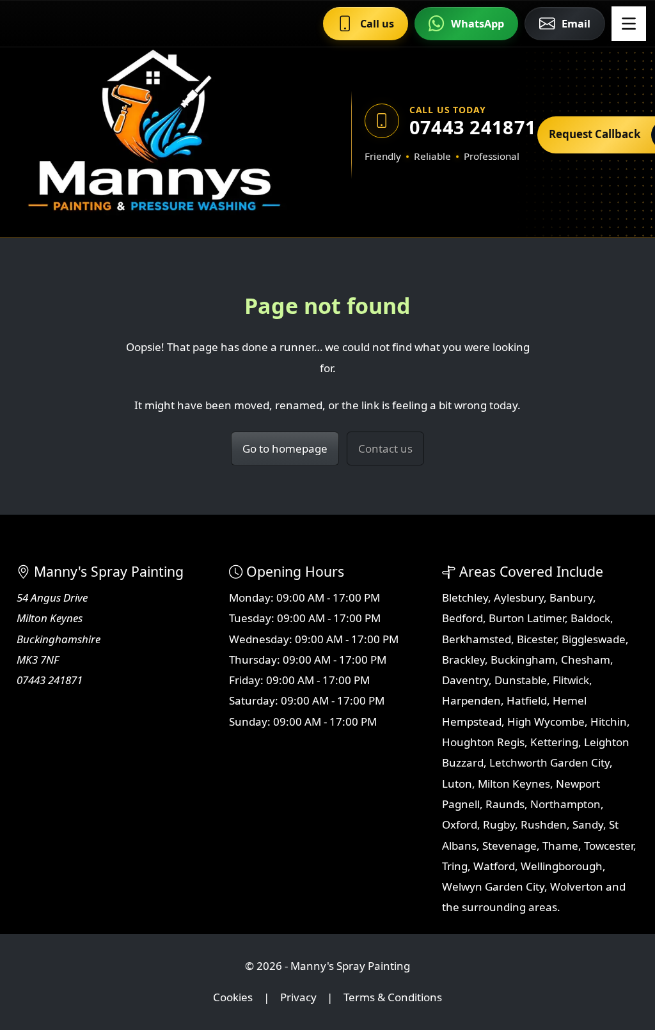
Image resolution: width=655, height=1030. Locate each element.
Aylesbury (519, 597)
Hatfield (527, 700)
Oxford (459, 824)
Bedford (462, 618)
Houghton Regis (483, 742)
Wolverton (576, 886)
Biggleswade (594, 639)
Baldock (590, 618)
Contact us (385, 448)
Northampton (565, 804)
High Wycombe (546, 721)
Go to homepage (285, 448)
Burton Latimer (527, 618)
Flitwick (571, 680)
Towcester (608, 845)
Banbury (571, 597)
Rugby (499, 824)
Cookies (233, 997)
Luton (457, 783)
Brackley (463, 659)
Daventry (465, 680)
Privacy (298, 997)
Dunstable (520, 680)
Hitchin (608, 721)
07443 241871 (467, 127)
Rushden (544, 824)
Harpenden (471, 700)
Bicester (536, 639)
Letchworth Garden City (549, 762)
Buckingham (523, 659)
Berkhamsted (476, 639)
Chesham (585, 659)
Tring (455, 866)
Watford (494, 866)
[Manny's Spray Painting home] (159, 134)
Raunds (505, 804)
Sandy (587, 824)
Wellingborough (562, 866)
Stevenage (509, 845)
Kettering (554, 742)
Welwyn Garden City (493, 886)
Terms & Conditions (392, 997)
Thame (560, 845)
